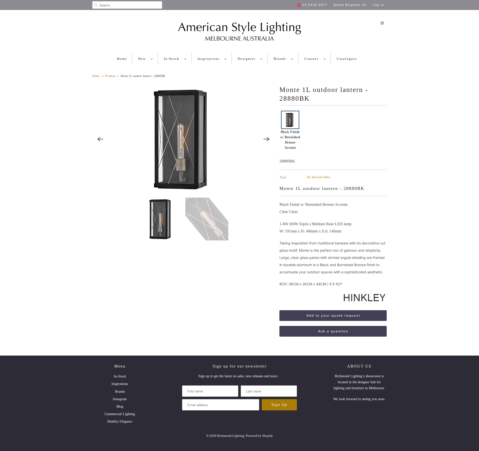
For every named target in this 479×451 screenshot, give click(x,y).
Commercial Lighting (120, 414)
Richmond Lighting (230, 436)
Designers (248, 59)
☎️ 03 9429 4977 (312, 5)
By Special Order (318, 177)
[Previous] (100, 139)
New (143, 59)
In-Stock (173, 59)
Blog (120, 406)
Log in (378, 5)
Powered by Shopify (259, 436)
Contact (312, 59)
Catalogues (347, 59)
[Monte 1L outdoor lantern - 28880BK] (183, 139)
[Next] (266, 139)
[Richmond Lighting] (239, 32)
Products (111, 76)
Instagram (120, 399)
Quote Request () (350, 5)
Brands (281, 59)
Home (122, 59)
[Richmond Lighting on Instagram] (382, 23)
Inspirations (210, 59)
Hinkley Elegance (119, 421)
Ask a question (333, 331)
